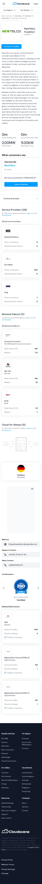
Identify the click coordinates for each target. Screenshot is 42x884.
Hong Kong (26, 791)
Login (35, 3)
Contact (25, 810)
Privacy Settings (8, 869)
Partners (25, 807)
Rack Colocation (7, 750)
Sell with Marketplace (9, 780)
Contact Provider (11, 46)
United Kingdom (28, 776)
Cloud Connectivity (8, 761)
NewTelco (5, 18)
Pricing (3, 784)
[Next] (4, 588)
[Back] (38, 588)
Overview (25, 738)
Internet (4, 742)
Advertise (5, 788)
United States (27, 773)
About (24, 803)
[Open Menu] (3, 3)
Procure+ (25, 748)
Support (4, 814)
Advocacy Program (8, 810)
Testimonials (6, 807)
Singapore (26, 788)
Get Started (6, 776)
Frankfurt (28, 16)
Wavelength (5, 757)
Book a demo (6, 818)
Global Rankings (7, 803)
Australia (25, 780)
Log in (28, 213)
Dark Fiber (5, 746)
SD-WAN (4, 738)
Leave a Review (21, 184)
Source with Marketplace (26, 743)
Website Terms (7, 864)
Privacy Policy (7, 860)
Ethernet (4, 753)
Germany (18, 16)
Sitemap (5, 873)
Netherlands (26, 784)
